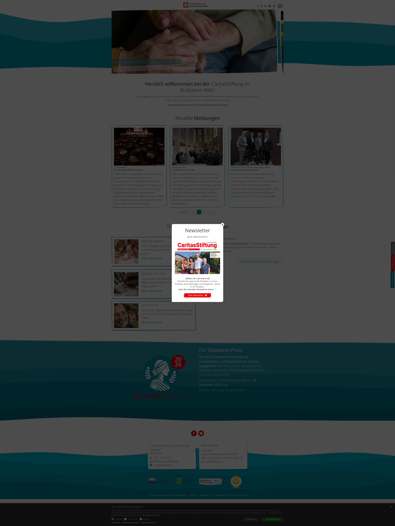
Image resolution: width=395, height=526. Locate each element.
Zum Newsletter (195, 295)
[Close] (222, 224)
